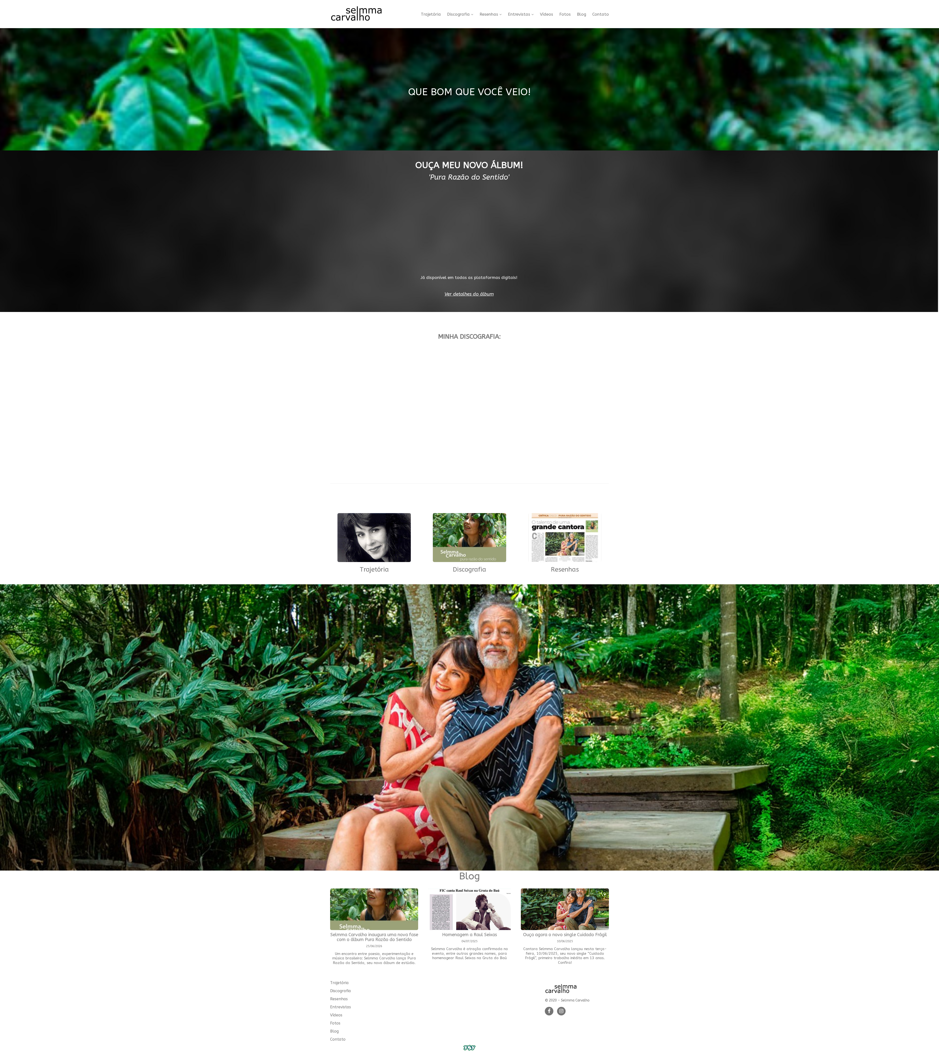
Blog (581, 14)
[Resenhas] (565, 538)
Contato (600, 14)
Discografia (458, 14)
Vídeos (546, 14)
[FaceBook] (549, 1011)
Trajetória (431, 14)
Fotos (565, 14)
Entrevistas (519, 14)
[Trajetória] (374, 538)
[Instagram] (561, 1011)
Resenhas (489, 14)
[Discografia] (469, 538)
